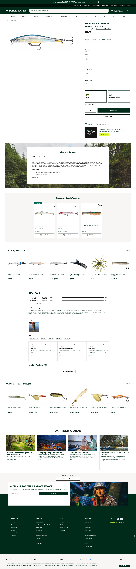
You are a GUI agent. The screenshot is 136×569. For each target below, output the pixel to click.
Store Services (39, 530)
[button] (91, 105)
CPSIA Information (88, 538)
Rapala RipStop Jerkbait (41, 226)
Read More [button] (35, 177)
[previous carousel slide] (40, 2)
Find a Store (114, 5)
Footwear (36, 16)
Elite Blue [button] (37, 231)
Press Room (13, 535)
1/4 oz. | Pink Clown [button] (63, 231)
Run (105, 16)
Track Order (122, 5)
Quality (52, 300)
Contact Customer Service (41, 535)
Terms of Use (9, 559)
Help (129, 5)
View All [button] (128, 250)
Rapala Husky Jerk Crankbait (65, 226)
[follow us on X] (118, 518)
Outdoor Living (64, 16)
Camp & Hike (49, 16)
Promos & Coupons (64, 527)
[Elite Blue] (88, 40)
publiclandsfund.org (93, 565)
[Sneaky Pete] (88, 59)
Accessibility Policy (60, 559)
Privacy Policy (34, 559)
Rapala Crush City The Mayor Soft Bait (90, 226)
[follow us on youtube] (121, 518)
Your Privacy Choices (84, 559)
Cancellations (88, 527)
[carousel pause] (98, 2)
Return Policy (87, 524)
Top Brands (62, 530)
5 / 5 (106, 297)
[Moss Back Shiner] (95, 40)
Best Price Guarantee (89, 532)
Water (76, 16)
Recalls (86, 543)
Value (51, 297)
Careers (13, 530)
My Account (38, 532)
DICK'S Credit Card (77, 5)
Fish (96, 16)
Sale (123, 16)
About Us (13, 522)
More (114, 16)
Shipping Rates (88, 530)
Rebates (62, 524)
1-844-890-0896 (88, 563)
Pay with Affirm (39, 543)
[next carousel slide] (96, 2)
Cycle (86, 16)
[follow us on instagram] (115, 518)
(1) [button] (102, 26)
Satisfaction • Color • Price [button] (103, 28)
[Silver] (110, 40)
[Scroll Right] (104, 351)
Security (86, 549)
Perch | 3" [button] (84, 231)
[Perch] (102, 40)
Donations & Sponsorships (17, 524)
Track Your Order (39, 538)
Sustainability (14, 527)
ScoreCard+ (87, 5)
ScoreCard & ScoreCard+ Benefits (43, 524)
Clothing (24, 16)
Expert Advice (105, 5)
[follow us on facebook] (112, 518)
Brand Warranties (88, 546)
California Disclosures (125, 559)
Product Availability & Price (90, 535)
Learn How (103, 124)
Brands (13, 16)
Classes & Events (96, 5)
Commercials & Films (16, 532)
